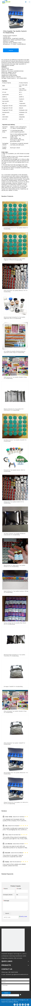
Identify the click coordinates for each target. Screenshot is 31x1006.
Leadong (10, 1001)
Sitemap (15, 1001)
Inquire (11, 50)
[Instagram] (25, 1004)
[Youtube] (23, 1004)
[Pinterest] (28, 1004)
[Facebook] (15, 1004)
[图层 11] (13, 940)
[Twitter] (20, 1004)
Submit (7, 913)
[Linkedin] (17, 1004)
